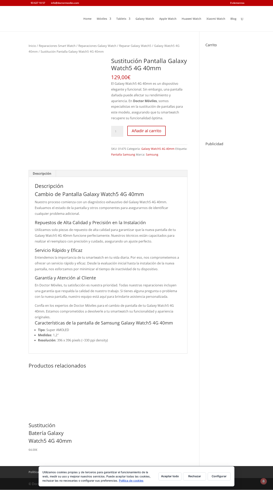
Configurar (219, 476)
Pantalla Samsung (123, 154)
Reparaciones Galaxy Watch (97, 46)
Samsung (152, 154)
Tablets (121, 19)
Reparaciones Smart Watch (57, 46)
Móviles (102, 19)
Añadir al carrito (146, 130)
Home (87, 19)
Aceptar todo (170, 476)
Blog (233, 19)
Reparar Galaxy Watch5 (135, 46)
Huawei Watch (191, 19)
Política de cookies (131, 480)
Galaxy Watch (145, 19)
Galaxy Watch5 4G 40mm (157, 149)
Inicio (32, 46)
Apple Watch (167, 19)
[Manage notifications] (263, 481)
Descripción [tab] (42, 173)
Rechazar (194, 476)
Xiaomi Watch (215, 19)
